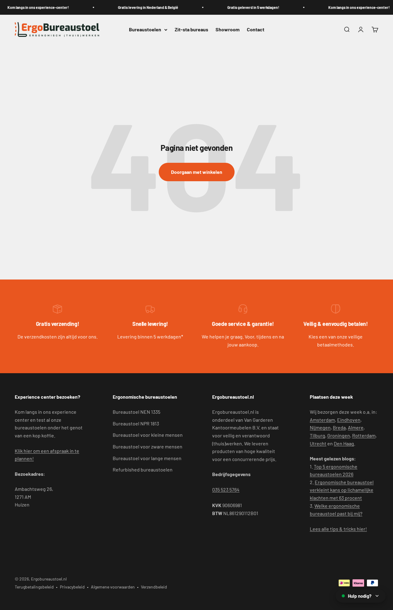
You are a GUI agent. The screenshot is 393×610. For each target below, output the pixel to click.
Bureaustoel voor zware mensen (147, 446)
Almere (356, 427)
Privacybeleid (72, 586)
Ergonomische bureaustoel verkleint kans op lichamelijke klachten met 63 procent (342, 490)
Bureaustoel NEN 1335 (136, 412)
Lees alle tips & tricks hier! (338, 529)
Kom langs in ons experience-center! (34, 7)
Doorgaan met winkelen (196, 172)
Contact (255, 30)
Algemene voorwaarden (113, 586)
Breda (339, 427)
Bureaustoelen (145, 30)
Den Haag (344, 443)
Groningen (338, 435)
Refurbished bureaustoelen (143, 469)
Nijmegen (320, 427)
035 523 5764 (225, 489)
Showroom (227, 30)
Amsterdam (322, 420)
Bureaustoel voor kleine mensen (148, 435)
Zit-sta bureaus (191, 30)
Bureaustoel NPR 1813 (136, 423)
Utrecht (318, 443)
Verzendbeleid (154, 586)
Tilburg (317, 435)
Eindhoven (348, 420)
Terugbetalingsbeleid (34, 586)
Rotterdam (363, 435)
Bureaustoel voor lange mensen (147, 458)
